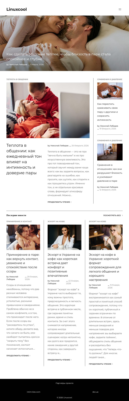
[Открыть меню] (120, 9)
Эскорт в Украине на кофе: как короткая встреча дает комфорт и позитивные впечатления (64, 265)
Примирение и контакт (19, 221)
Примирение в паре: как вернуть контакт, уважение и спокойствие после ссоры (22, 263)
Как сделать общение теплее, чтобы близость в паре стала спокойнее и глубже (58, 56)
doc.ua (95, 392)
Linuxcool (16, 9)
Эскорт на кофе (56, 221)
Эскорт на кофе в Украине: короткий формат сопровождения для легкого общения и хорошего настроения (105, 267)
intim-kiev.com (33, 392)
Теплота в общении (17, 79)
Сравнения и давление (109, 79)
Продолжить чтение (59, 202)
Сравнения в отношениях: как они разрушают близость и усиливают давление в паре (109, 173)
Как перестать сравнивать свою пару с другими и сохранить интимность (107, 112)
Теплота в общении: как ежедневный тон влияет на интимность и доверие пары (24, 159)
